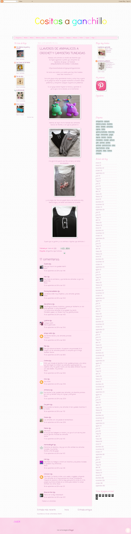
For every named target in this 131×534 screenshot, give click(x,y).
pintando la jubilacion (104, 61)
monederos (99, 140)
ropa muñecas (57, 251)
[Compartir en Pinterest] (69, 248)
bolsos (98, 127)
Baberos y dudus (40, 38)
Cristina (46, 361)
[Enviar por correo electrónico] (62, 248)
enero (97, 163)
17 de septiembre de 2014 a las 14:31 (54, 454)
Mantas (26, 38)
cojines (98, 129)
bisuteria (109, 124)
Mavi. (45, 277)
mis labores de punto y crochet (23, 48)
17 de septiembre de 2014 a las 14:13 (54, 439)
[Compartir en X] (65, 248)
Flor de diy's (19, 77)
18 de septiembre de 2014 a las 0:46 (54, 468)
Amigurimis (18, 38)
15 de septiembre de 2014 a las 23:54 (55, 399)
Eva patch (47, 405)
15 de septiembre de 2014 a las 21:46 (55, 384)
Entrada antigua (85, 509)
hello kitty (111, 132)
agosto (97, 270)
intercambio (104, 135)
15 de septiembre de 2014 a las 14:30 (55, 315)
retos (113, 145)
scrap (107, 148)
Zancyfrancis (48, 304)
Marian (46, 428)
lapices (98, 137)
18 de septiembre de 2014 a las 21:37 (55, 497)
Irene (45, 379)
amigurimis (49, 251)
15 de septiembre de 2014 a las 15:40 (55, 328)
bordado (103, 127)
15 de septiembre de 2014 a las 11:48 (54, 271)
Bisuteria (61, 38)
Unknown (47, 474)
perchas (102, 143)
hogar (98, 135)
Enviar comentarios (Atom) (54, 514)
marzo (97, 194)
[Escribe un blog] (63, 248)
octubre (98, 171)
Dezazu (46, 417)
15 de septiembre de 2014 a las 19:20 (55, 373)
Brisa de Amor (48, 492)
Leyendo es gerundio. (104, 47)
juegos (111, 135)
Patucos (75, 38)
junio (97, 179)
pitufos (108, 143)
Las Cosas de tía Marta (23, 63)
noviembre (99, 168)
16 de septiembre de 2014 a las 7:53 (54, 412)
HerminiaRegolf (48, 445)
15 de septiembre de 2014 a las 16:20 (55, 340)
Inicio (67, 509)
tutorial (110, 151)
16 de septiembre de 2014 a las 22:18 (55, 422)
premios (98, 145)
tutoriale (98, 154)
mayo (97, 181)
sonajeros (99, 151)
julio (97, 176)
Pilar (45, 346)
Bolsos (31, 38)
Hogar (93, 38)
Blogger (71, 530)
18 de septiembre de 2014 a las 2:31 (54, 486)
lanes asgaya (20, 104)
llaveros (103, 137)
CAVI (45, 459)
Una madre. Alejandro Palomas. (109, 50)
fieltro (103, 129)
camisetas (110, 127)
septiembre (99, 173)
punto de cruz (106, 145)
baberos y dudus (101, 124)
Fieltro (81, 38)
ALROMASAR (20, 90)
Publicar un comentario (49, 501)
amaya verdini (48, 333)
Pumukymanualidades (50, 291)
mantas (109, 137)
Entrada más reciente (46, 509)
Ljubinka (46, 321)
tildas (104, 151)
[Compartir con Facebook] (67, 248)
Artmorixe (47, 390)
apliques (106, 121)
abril (97, 192)
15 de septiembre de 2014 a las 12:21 (54, 286)
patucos (112, 140)
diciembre (98, 202)
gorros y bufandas (101, 132)
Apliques (68, 38)
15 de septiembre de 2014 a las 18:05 (55, 355)
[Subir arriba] (128, 531)
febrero (98, 197)
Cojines (87, 38)
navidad (106, 140)
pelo (97, 143)
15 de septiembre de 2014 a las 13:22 (55, 298)
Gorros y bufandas (52, 38)
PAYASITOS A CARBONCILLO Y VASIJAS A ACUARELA (110, 65)
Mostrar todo (30, 117)
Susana (46, 264)
